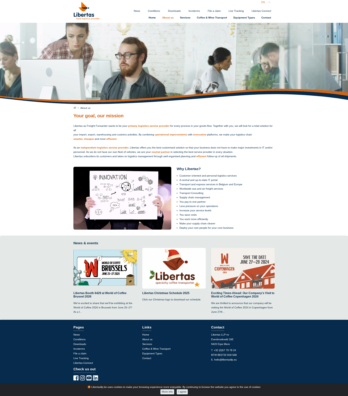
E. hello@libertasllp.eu (224, 359)
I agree (182, 391)
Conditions (154, 11)
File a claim (214, 11)
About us (168, 17)
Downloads (174, 11)
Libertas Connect (261, 11)
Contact (266, 17)
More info (167, 391)
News (137, 11)
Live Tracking (236, 11)
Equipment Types (244, 17)
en (263, 2)
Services (185, 17)
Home (152, 17)
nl (269, 2)
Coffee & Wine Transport (212, 17)
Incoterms (194, 11)
